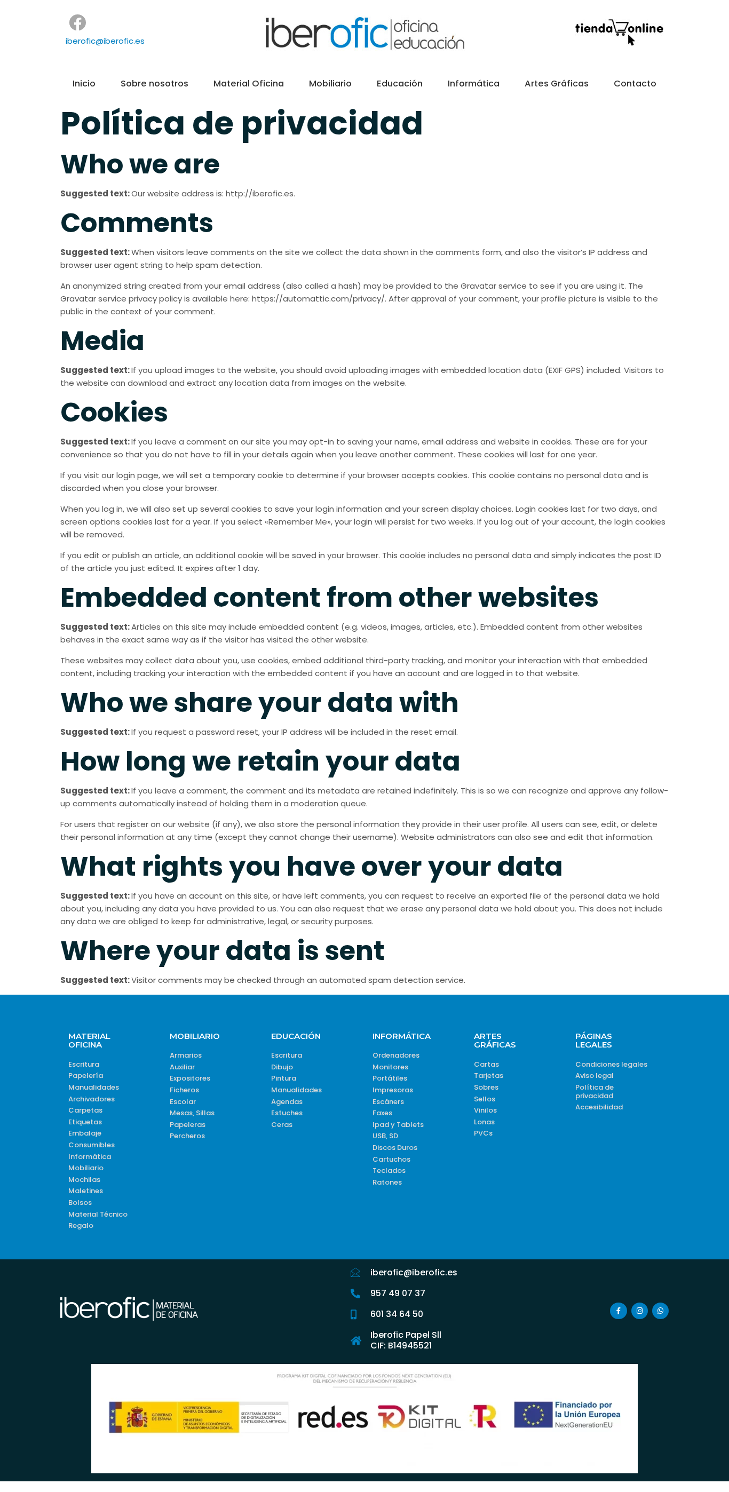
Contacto (635, 83)
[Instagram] (639, 1311)
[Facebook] (78, 23)
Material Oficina (248, 83)
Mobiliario (330, 83)
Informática (474, 83)
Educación (400, 83)
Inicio (84, 83)
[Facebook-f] (618, 1311)
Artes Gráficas (557, 83)
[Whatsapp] (660, 1311)
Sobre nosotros (154, 83)
